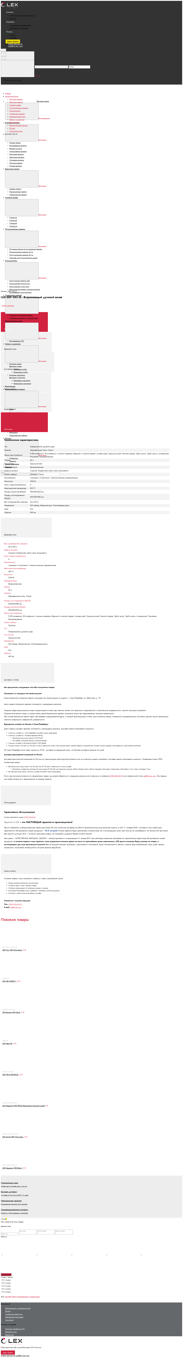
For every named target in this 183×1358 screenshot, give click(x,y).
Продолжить (6, 1275)
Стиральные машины (13, 295)
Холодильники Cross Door (19, 286)
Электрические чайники (18, 435)
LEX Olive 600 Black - (10, 1074)
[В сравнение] (17, 155)
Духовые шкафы (15, 105)
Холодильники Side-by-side (19, 281)
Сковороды (13, 458)
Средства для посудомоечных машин (23, 258)
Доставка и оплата (11, 369)
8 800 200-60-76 (15, 44)
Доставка (13, 38)
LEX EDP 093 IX (11, 1297)
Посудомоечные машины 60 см (21, 255)
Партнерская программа (19, 28)
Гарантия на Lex (11, 1332)
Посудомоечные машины (18, 108)
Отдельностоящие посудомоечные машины (25, 249)
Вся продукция (43, 101)
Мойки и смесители (16, 119)
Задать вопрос (10, 409)
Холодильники (11, 261)
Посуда (12, 128)
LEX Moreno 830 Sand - (11, 1012)
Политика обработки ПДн (15, 1329)
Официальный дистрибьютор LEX (22, 15)
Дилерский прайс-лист (14, 1314)
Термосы (12, 461)
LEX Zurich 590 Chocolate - (13, 1137)
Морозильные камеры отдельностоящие (24, 289)
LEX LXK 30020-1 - (9, 981)
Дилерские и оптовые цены (20, 25)
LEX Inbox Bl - (7, 1043)
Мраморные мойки (21, 372)
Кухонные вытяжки (16, 99)
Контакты (13, 18)
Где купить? (9, 1320)
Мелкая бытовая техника (18, 125)
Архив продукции (16, 131)
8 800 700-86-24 (30, 817)
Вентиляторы (14, 122)
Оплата (12, 35)
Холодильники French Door (19, 283)
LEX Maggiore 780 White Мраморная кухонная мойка (23, 1106)
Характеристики (10, 349)
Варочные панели (16, 102)
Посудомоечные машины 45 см (21, 252)
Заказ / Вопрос (13, 41)
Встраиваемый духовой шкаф (29, 1297)
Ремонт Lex (9, 1335)
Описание (8, 329)
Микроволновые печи (17, 117)
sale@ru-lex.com (15, 46)
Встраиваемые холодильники (20, 292)
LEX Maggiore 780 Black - (12, 1168)
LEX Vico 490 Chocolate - (12, 950)
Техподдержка (10, 389)
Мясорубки (13, 432)
